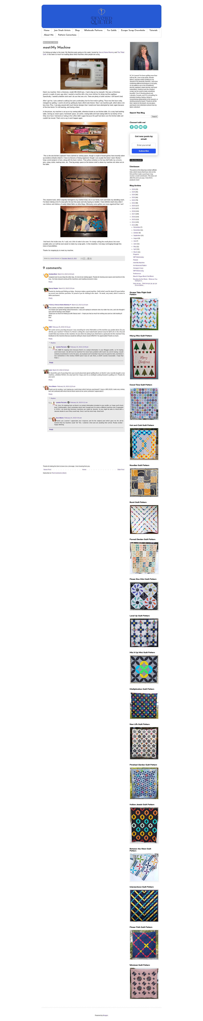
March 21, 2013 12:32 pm (66, 274)
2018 (133, 211)
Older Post (120, 469)
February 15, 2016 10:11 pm (61, 327)
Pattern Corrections (67, 35)
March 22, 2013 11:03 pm (80, 305)
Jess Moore (53, 386)
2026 (133, 189)
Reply (50, 282)
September (137, 235)
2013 (133, 225)
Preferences (137, 273)
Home (46, 30)
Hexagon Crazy (138, 268)
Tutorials (153, 30)
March (135, 252)
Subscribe (144, 151)
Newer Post (47, 469)
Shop (77, 30)
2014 (133, 222)
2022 (133, 200)
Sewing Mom (53, 274)
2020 (133, 206)
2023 (133, 197)
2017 (133, 214)
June (135, 244)
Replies (53, 343)
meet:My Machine (138, 262)
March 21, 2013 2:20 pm (66, 288)
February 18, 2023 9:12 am (79, 402)
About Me (49, 35)
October (136, 233)
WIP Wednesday (138, 257)
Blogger (105, 1015)
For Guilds (112, 30)
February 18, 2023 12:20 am (66, 386)
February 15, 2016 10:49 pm (79, 347)
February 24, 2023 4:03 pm (73, 418)
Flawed (135, 260)
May (135, 246)
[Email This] (82, 258)
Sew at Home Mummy (106, 52)
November (137, 230)
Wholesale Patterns (93, 30)
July (134, 241)
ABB (50, 327)
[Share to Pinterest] (91, 258)
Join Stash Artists (62, 30)
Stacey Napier (53, 288)
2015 (133, 219)
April (135, 249)
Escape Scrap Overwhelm (133, 30)
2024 (133, 194)
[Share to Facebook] (88, 258)
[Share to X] (86, 258)
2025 (133, 192)
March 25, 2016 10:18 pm (61, 370)
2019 (133, 208)
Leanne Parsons (61, 347)
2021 (133, 203)
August (135, 238)
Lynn (50, 370)
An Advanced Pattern (140, 265)
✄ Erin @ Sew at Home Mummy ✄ (60, 305)
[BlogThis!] (84, 258)
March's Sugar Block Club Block (143, 276)
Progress (136, 254)
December (137, 227)
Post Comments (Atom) (59, 473)
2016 (133, 217)
